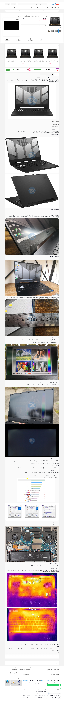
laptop (57, 663)
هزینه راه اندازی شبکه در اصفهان (26, 674)
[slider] (42, 25)
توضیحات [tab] (55, 74)
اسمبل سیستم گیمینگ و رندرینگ (13, 669)
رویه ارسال (30, 671)
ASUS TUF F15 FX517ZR (55, 124)
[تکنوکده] (54, 4)
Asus (22, 18)
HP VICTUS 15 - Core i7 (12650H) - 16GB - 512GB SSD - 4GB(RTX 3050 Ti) (48, 652)
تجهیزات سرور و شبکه (45, 7)
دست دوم (24, 7)
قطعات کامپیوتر (37, 7)
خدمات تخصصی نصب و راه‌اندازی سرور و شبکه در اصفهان (25, 670)
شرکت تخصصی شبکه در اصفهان (12, 673)
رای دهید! (45, 25)
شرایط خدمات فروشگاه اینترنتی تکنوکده (12, 672)
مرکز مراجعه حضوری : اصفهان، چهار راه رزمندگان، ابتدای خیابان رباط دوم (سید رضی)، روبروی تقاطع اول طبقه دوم (46, 671)
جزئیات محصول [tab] (49, 74)
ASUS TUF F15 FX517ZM (55, 126)
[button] (6, 19)
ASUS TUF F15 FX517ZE (55, 121)
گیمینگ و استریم (30, 7)
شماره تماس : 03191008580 (55, 674)
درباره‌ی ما (16, 670)
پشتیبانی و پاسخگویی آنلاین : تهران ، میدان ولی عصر (52, 669)
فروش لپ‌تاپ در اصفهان (45, 680)
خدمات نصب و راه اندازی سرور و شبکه (15, 7)
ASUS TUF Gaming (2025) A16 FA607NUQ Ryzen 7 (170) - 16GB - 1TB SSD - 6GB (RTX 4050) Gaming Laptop (52, 61)
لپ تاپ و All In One (55, 7)
